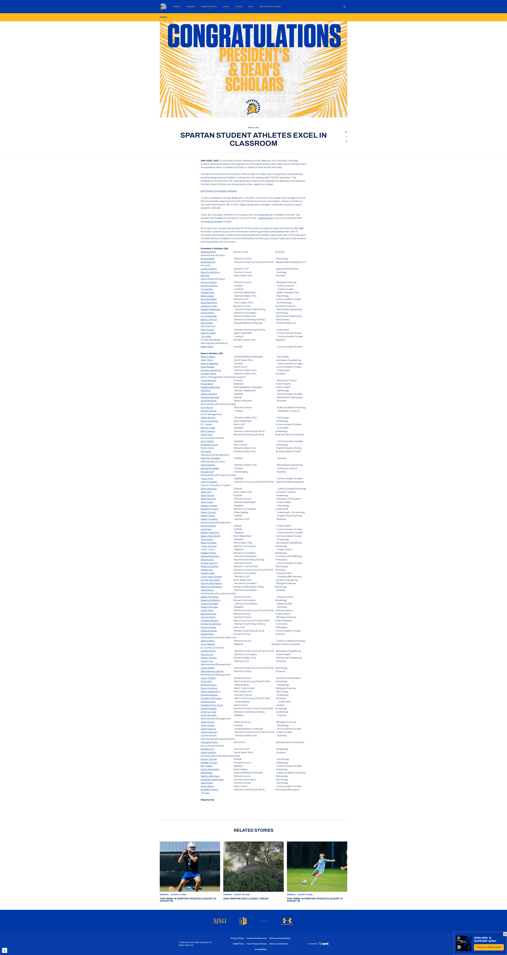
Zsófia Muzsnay (209, 631)
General (164, 894)
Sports (176, 7)
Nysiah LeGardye (209, 566)
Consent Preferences (257, 938)
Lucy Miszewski (209, 316)
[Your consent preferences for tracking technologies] (4, 950)
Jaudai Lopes (207, 573)
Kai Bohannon (265, 218)
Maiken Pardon (209, 657)
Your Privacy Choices (257, 944)
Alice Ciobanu (208, 431)
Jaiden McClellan (210, 597)
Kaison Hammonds (210, 536)
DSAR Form (238, 944)
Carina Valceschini (210, 769)
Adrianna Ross (208, 701)
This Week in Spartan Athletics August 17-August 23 (315, 899)
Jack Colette (207, 441)
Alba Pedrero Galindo (212, 671)
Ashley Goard (208, 515)
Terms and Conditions (279, 938)
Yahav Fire (206, 492)
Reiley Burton (208, 417)
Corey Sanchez (209, 715)
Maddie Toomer (209, 762)
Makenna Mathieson (211, 587)
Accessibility (260, 949)
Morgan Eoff (207, 472)
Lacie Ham (206, 529)
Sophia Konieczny (210, 556)
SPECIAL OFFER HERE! (490, 948)
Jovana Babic (207, 258)
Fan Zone (190, 7)
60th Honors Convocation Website (219, 191)
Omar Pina (206, 681)
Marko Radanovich (210, 691)
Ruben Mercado (209, 607)
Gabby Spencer (209, 732)
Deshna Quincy (209, 685)
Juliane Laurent (209, 563)
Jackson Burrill (208, 411)
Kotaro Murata (208, 627)
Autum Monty (208, 617)
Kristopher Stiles (209, 742)
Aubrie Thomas (209, 759)
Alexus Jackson (209, 282)
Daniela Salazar (209, 708)
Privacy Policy (237, 938)
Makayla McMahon (210, 600)
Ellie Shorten (207, 330)
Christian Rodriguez (211, 698)
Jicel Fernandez (209, 482)
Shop (250, 7)
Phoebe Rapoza (209, 695)
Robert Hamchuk (210, 532)
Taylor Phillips (208, 678)
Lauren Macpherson (211, 583)
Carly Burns (207, 407)
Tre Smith (206, 336)
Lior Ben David (208, 373)
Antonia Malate (209, 299)
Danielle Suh (207, 749)
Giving (226, 7)
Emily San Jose (208, 712)
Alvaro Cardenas (209, 421)
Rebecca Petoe (209, 319)
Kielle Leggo (207, 296)
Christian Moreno (210, 620)
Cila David (206, 451)
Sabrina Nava (207, 641)
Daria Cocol (207, 434)
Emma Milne (207, 313)
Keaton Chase (208, 428)
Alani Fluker (207, 502)
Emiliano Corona (209, 444)
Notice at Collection (278, 944)
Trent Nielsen (208, 644)
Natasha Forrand (209, 509)
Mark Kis (205, 275)
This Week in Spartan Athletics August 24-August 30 (188, 899)
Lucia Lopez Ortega (211, 576)
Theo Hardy (207, 539)
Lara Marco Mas (209, 306)
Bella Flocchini (208, 499)
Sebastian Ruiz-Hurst (212, 705)
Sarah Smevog (208, 729)
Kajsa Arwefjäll (208, 252)
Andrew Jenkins (213, 221)
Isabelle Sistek (208, 333)
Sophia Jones (207, 292)
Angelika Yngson (209, 789)
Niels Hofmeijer (209, 543)
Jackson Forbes (209, 505)
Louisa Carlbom (209, 269)
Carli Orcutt (207, 654)
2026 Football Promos (270, 6)
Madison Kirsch (208, 553)
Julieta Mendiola (209, 603)
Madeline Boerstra (210, 387)
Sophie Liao (207, 570)
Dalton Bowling (209, 394)
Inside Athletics (209, 7)
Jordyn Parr (207, 661)
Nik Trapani (207, 766)
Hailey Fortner (208, 512)
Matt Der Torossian (210, 458)
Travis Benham (208, 380)
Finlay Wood (207, 786)
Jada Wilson (207, 783)
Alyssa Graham (208, 526)
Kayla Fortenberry (210, 272)
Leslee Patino (208, 668)
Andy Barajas (207, 367)
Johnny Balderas (209, 363)
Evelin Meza (207, 610)
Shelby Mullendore (211, 624)
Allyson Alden (208, 356)
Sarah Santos (207, 722)
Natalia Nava (207, 634)
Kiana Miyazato (208, 614)
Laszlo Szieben (208, 752)
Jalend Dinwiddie (210, 468)
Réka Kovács (207, 559)
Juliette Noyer (208, 651)
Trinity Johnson (209, 546)
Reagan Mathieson (210, 309)
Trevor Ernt (207, 478)
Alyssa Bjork (207, 384)
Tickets (238, 7)
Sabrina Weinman (210, 776)
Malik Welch (207, 346)
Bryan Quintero (209, 688)
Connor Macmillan (210, 580)
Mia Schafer (207, 323)
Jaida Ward (206, 772)
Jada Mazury (207, 590)
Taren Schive (207, 725)
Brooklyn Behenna (211, 370)
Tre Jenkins (207, 289)
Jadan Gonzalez (209, 519)
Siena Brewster (209, 400)
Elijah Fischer (207, 495)
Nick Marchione (209, 302)
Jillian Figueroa (209, 488)
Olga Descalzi (208, 465)
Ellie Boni (205, 390)
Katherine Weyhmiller (212, 779)
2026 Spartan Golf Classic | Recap (245, 898)
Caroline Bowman (210, 397)
